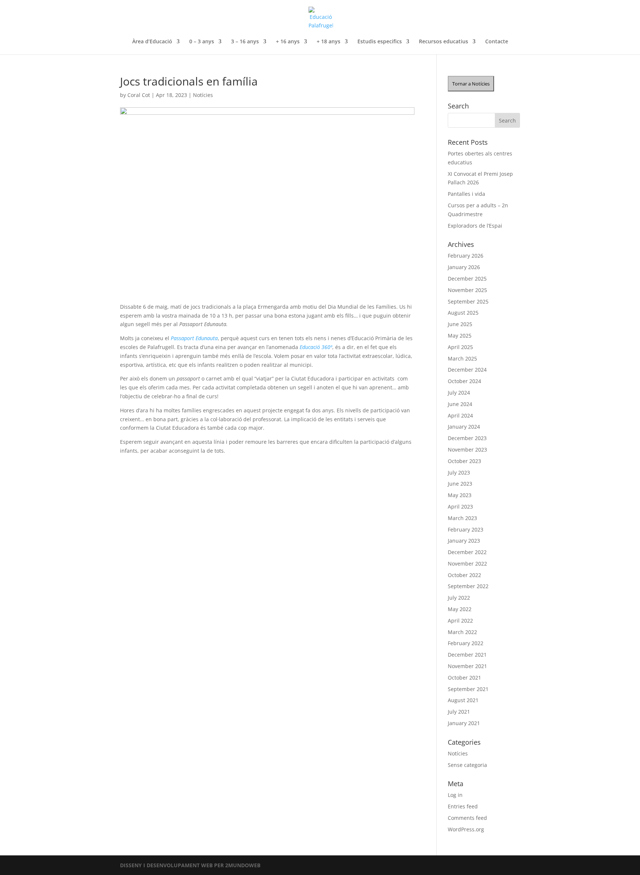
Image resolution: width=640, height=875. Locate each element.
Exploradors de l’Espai (475, 225)
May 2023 (459, 495)
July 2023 (459, 472)
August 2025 (463, 312)
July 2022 (459, 597)
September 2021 (468, 689)
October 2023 (464, 461)
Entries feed (463, 806)
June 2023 (460, 483)
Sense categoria (467, 764)
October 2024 (464, 381)
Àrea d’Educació (152, 42)
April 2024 (460, 415)
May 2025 (459, 335)
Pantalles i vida (466, 193)
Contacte (496, 42)
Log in (455, 794)
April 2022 (460, 620)
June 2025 (460, 324)
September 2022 (468, 586)
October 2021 (464, 677)
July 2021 (459, 711)
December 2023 (467, 438)
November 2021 (467, 666)
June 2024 (460, 404)
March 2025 (462, 358)
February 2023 (465, 529)
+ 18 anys (328, 42)
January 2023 (464, 540)
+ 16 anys (288, 42)
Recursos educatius (443, 42)
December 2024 (467, 369)
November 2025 (467, 290)
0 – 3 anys (201, 42)
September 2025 (468, 301)
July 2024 (459, 392)
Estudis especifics (379, 42)
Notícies (203, 94)
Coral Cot (138, 94)
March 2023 (462, 518)
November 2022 (467, 563)
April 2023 (460, 506)
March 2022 (462, 632)
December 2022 (467, 552)
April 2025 (460, 347)
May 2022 (459, 609)
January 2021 (464, 723)
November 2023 (467, 449)
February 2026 (465, 255)
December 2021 (467, 654)
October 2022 (464, 575)
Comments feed (467, 817)
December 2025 (467, 278)
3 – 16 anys (245, 42)
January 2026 (464, 267)
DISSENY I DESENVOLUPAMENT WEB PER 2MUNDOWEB (190, 865)
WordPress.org (466, 829)
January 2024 (464, 426)
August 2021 (463, 700)
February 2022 (465, 643)
